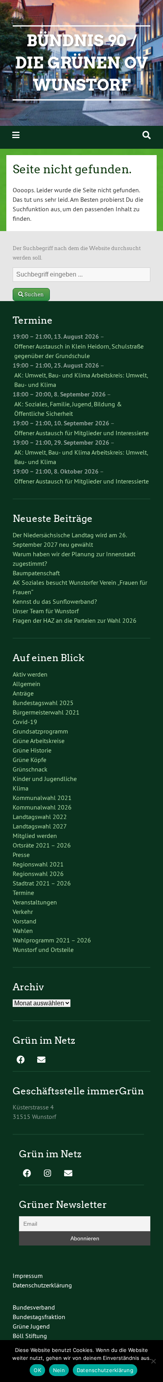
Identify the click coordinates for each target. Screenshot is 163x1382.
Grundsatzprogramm (40, 731)
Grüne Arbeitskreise (38, 741)
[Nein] (153, 1361)
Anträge (23, 693)
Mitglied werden (35, 836)
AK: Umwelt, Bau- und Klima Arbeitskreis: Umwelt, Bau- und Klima (81, 380)
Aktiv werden (30, 674)
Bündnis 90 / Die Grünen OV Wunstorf (81, 63)
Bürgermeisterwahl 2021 (46, 712)
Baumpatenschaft (36, 573)
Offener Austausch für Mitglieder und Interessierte (81, 433)
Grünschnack (30, 769)
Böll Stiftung (30, 1336)
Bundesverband (34, 1307)
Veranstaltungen (35, 902)
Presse (21, 855)
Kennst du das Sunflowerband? (55, 601)
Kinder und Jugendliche (45, 779)
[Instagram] (47, 1174)
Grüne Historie (32, 750)
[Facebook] (20, 1060)
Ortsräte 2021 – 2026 (42, 845)
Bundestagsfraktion (39, 1317)
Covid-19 (25, 722)
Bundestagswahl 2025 (43, 703)
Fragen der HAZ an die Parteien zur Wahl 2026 (74, 620)
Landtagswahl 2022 (40, 817)
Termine (23, 893)
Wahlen (23, 931)
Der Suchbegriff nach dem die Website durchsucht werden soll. (77, 253)
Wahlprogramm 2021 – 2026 (52, 940)
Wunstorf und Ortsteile (43, 950)
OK (37, 1370)
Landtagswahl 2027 (40, 826)
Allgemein (26, 684)
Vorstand (24, 921)
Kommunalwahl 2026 (42, 807)
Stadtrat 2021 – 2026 (42, 883)
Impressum (28, 1276)
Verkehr (23, 912)
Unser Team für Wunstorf (46, 611)
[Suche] (146, 135)
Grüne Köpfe (29, 760)
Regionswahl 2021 (38, 864)
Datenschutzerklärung (42, 1285)
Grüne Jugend (31, 1326)
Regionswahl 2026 (38, 874)
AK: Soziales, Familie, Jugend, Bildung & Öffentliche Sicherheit (68, 408)
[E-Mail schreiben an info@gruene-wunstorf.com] (41, 1060)
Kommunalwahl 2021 (42, 798)
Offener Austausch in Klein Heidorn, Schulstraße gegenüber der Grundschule (79, 351)
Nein (59, 1370)
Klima (20, 788)
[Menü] (15, 135)
